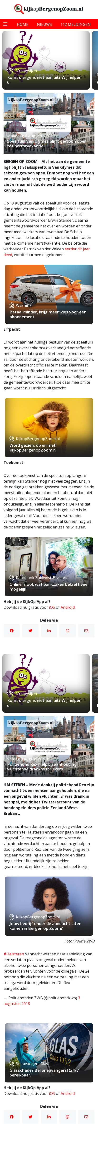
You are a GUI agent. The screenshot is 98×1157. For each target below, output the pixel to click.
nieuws (44, 24)
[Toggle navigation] (5, 24)
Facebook (12, 630)
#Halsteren (14, 954)
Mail (86, 630)
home (22, 24)
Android (68, 607)
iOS (52, 607)
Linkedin (49, 630)
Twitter (30, 630)
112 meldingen (75, 24)
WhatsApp (67, 630)
